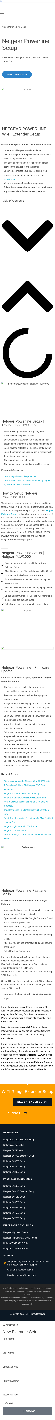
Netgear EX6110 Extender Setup (18, 1191)
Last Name (8, 1353)
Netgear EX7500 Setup (15, 830)
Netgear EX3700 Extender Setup (18, 1156)
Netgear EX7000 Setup (40, 1055)
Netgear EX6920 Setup (14, 1207)
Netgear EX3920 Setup (14, 1172)
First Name (8, 1338)
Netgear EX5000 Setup (14, 1186)
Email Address (10, 1366)
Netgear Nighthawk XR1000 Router (20, 826)
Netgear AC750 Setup (13, 1145)
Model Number (10, 1394)
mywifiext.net (10, 179)
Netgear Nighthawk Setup (15, 1232)
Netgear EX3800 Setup (14, 1166)
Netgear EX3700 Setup (14, 1161)
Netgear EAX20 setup (13, 1150)
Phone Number (11, 1380)
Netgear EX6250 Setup (14, 1202)
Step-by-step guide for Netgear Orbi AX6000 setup (27, 781)
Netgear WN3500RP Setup (16, 1248)
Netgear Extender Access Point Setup (21, 793)
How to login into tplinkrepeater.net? (21, 476)
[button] (27, 236)
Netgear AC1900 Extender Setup (18, 1139)
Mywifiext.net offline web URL (18, 484)
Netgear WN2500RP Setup (16, 1243)
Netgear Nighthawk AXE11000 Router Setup (25, 798)
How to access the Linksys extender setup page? (27, 480)
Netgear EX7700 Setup (14, 1218)
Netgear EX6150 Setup (14, 1197)
